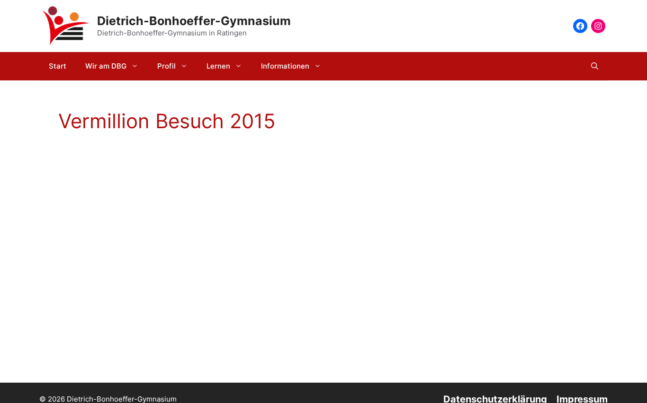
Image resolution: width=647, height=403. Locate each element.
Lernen (218, 65)
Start (57, 65)
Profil (166, 65)
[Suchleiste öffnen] (595, 66)
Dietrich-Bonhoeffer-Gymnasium (194, 21)
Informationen (285, 65)
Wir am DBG (105, 65)
